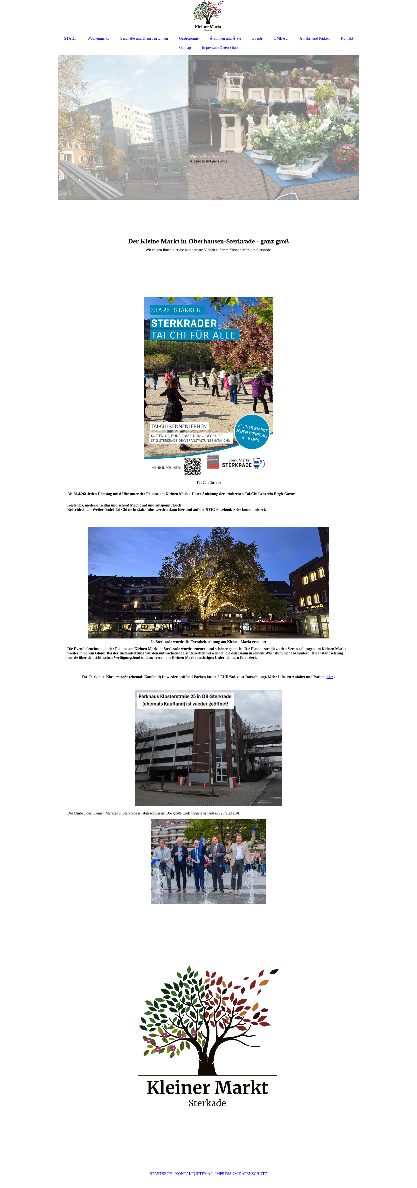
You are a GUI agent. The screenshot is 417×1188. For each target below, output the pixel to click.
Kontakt (347, 38)
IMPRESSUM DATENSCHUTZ (241, 1174)
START (70, 38)
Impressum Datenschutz (220, 47)
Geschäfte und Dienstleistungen (144, 38)
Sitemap (185, 47)
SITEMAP (205, 1174)
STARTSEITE (161, 1174)
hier (330, 677)
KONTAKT (184, 1174)
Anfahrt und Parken (314, 38)
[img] (208, 15)
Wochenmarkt (98, 38)
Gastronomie (189, 38)
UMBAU (281, 38)
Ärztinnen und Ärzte (225, 38)
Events (257, 38)
